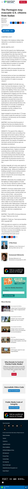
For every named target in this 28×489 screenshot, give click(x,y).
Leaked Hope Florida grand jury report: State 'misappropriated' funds (18, 310)
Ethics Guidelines (6, 447)
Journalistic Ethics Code (14, 387)
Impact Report (6, 470)
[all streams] (26, 487)
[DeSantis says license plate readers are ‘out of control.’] (5, 319)
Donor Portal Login (7, 465)
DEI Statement (6, 453)
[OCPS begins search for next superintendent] (5, 350)
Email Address (6, 290)
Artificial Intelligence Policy (8, 450)
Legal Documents (6, 444)
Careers (4, 438)
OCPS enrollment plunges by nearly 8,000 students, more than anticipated (18, 341)
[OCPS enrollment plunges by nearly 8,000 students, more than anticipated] (5, 340)
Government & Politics (16, 306)
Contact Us (5, 441)
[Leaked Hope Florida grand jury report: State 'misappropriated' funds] (5, 309)
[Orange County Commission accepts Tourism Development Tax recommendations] (5, 329)
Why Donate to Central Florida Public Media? (14, 363)
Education (13, 337)
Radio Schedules (6, 435)
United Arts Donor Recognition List (10, 467)
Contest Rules (6, 459)
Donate (24, 2)
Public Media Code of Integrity (14, 403)
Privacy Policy (6, 456)
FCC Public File (6, 462)
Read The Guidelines (14, 390)
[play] (2, 487)
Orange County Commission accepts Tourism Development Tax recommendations (18, 330)
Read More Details (14, 407)
